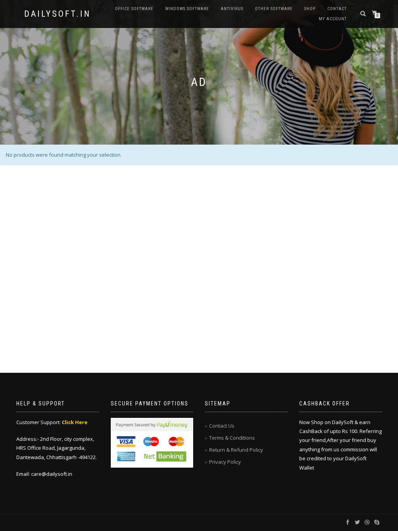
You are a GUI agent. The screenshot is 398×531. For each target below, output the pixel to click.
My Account (333, 18)
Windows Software (187, 8)
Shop (310, 8)
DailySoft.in (57, 14)
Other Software (274, 8)
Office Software (134, 8)
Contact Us (221, 425)
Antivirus (232, 8)
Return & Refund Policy (236, 449)
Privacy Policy (225, 461)
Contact (337, 8)
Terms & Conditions (232, 437)
